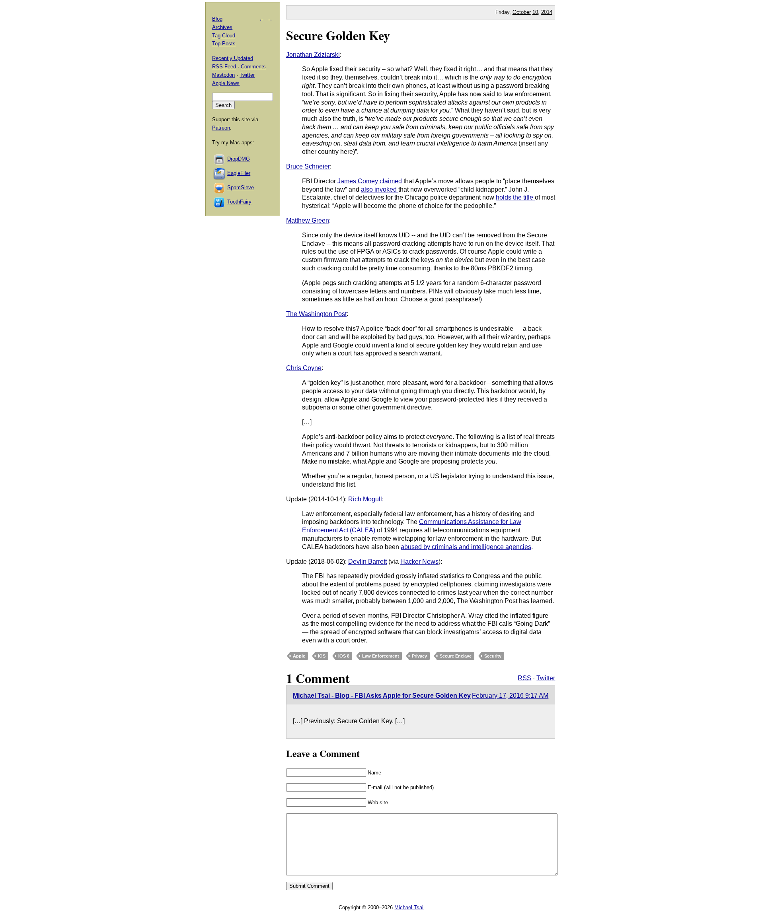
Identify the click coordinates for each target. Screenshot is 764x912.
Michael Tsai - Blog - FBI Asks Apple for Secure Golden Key (382, 695)
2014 (546, 12)
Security (492, 656)
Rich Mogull (365, 499)
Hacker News (419, 561)
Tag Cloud (223, 36)
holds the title (515, 197)
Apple (299, 656)
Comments (253, 67)
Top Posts (224, 44)
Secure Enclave (456, 656)
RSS (524, 678)
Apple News (226, 83)
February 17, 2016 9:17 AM (510, 695)
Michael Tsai (408, 907)
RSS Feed (224, 67)
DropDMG (238, 159)
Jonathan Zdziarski (313, 54)
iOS (321, 656)
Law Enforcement (380, 656)
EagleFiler (238, 173)
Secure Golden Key (338, 35)
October (522, 12)
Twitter (545, 678)
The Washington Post (316, 313)
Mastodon (223, 75)
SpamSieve (240, 187)
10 (535, 12)
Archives (222, 27)
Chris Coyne (304, 368)
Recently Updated (232, 58)
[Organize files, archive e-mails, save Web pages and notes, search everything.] (219, 173)
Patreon (221, 128)
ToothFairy (239, 202)
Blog (217, 19)
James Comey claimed (369, 181)
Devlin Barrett (367, 561)
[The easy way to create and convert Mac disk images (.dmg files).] (219, 159)
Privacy (419, 656)
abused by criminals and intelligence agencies (466, 546)
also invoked (379, 189)
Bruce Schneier (308, 166)
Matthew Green (307, 220)
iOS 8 (343, 656)
